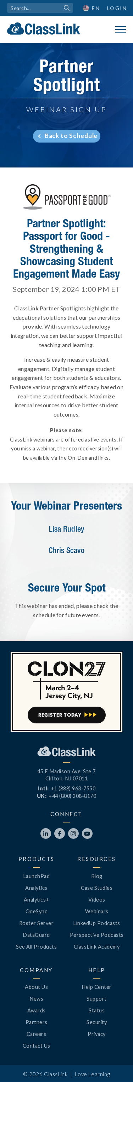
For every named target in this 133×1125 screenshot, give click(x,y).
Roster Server (36, 923)
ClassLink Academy (97, 947)
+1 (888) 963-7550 (73, 788)
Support (97, 999)
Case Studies (96, 888)
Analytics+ (36, 900)
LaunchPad (36, 876)
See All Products (36, 947)
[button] (92, 8)
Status (97, 1010)
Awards (36, 1010)
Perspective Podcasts (97, 935)
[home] (43, 28)
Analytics (36, 888)
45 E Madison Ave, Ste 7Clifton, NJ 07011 (66, 774)
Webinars (97, 911)
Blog (96, 876)
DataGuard (36, 935)
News (36, 999)
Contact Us (36, 1046)
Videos (96, 900)
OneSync (37, 911)
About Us (36, 987)
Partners (37, 1022)
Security (97, 1022)
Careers (36, 1034)
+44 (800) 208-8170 (72, 796)
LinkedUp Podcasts (96, 923)
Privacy (97, 1034)
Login (117, 8)
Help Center (97, 987)
